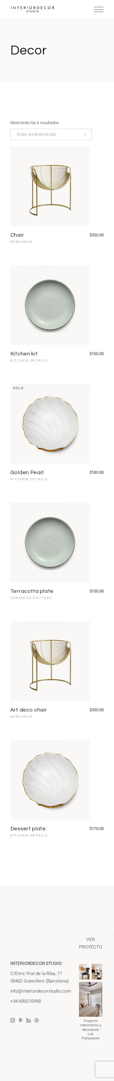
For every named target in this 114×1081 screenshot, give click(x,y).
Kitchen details (29, 360)
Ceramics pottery (31, 598)
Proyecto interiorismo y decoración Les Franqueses (90, 1029)
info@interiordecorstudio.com (40, 991)
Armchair (21, 241)
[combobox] (51, 134)
